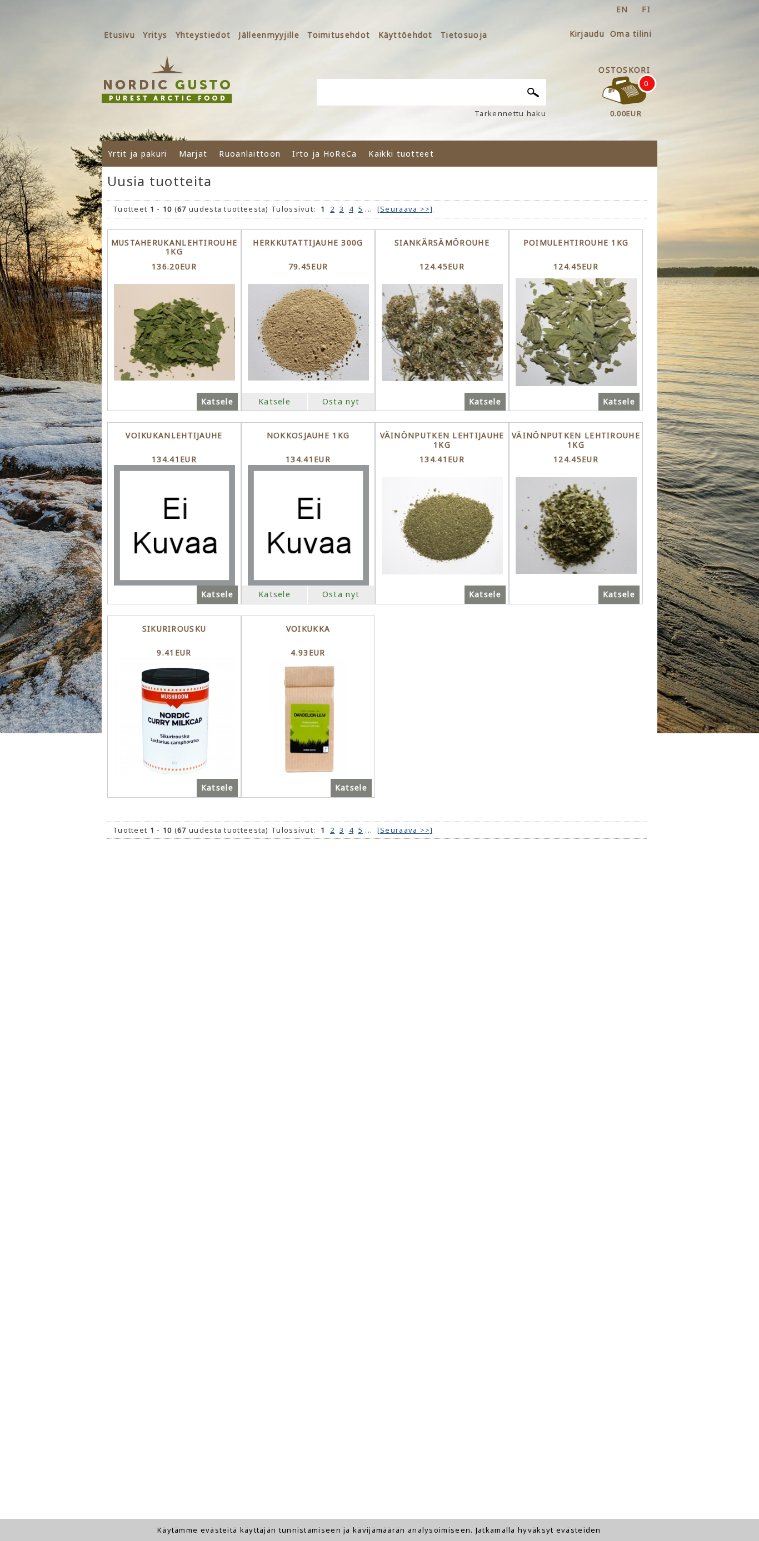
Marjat (193, 153)
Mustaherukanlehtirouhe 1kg (174, 247)
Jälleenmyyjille (268, 34)
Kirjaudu (587, 33)
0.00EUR (626, 113)
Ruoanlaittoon (250, 153)
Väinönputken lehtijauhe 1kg (442, 440)
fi (646, 9)
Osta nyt (340, 401)
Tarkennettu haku (510, 113)
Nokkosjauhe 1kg (308, 436)
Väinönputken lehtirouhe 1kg (576, 440)
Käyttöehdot (405, 34)
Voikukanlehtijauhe (174, 436)
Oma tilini (631, 33)
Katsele (217, 401)
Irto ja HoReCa (324, 153)
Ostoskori (624, 69)
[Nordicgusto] (167, 79)
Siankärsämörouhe (442, 243)
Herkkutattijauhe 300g (308, 243)
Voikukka (308, 629)
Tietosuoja (464, 34)
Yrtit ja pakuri (137, 153)
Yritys (155, 34)
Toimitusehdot (338, 34)
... (368, 209)
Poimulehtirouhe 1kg (576, 243)
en (622, 9)
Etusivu (119, 34)
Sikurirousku (174, 629)
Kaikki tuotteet (401, 153)
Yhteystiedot (203, 34)
